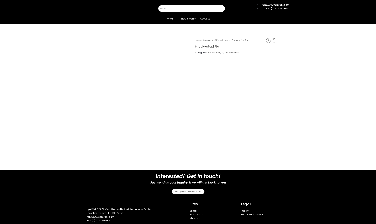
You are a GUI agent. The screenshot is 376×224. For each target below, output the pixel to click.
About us (205, 18)
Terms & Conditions (252, 214)
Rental (169, 18)
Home (198, 40)
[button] (188, 191)
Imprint (245, 211)
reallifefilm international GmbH (133, 209)
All (222, 52)
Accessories (209, 40)
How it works (188, 18)
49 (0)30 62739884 (99, 220)
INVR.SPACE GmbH (102, 209)
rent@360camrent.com (100, 217)
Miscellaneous (223, 40)
